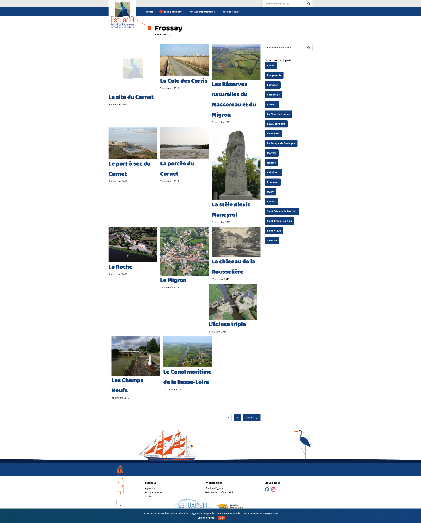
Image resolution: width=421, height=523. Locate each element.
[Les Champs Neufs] (135, 356)
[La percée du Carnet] (184, 143)
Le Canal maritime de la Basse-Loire (187, 377)
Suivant (250, 417)
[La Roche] (133, 244)
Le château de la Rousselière (233, 267)
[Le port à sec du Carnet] (133, 143)
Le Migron (173, 281)
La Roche (121, 267)
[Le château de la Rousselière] (236, 242)
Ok (221, 517)
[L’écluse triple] (233, 302)
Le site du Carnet (131, 98)
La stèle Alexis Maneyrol (231, 210)
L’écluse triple (227, 325)
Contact (149, 496)
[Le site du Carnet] (133, 68)
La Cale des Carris (184, 81)
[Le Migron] (184, 251)
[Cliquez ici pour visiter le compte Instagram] (273, 490)
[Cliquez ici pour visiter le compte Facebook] (267, 490)
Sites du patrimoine (172, 11)
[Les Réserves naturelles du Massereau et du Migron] (236, 62)
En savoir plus (206, 517)
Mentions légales (214, 488)
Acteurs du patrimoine (202, 11)
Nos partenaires (153, 492)
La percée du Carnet (177, 169)
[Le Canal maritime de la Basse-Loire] (187, 351)
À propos (150, 488)
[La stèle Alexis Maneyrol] (236, 163)
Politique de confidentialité (219, 492)
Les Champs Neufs (127, 386)
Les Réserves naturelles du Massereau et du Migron (234, 100)
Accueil (149, 11)
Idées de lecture (231, 11)
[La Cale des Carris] (184, 60)
